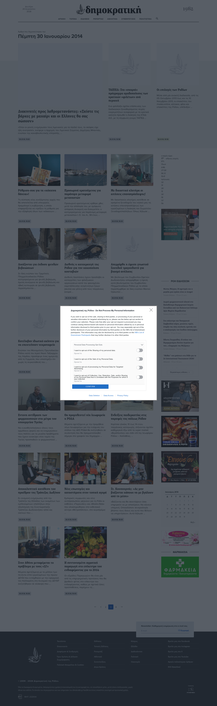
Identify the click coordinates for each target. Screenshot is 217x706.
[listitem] (108, 344)
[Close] (152, 310)
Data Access (108, 395)
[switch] (139, 350)
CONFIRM (90, 386)
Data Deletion (94, 395)
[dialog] (108, 353)
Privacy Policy (122, 395)
